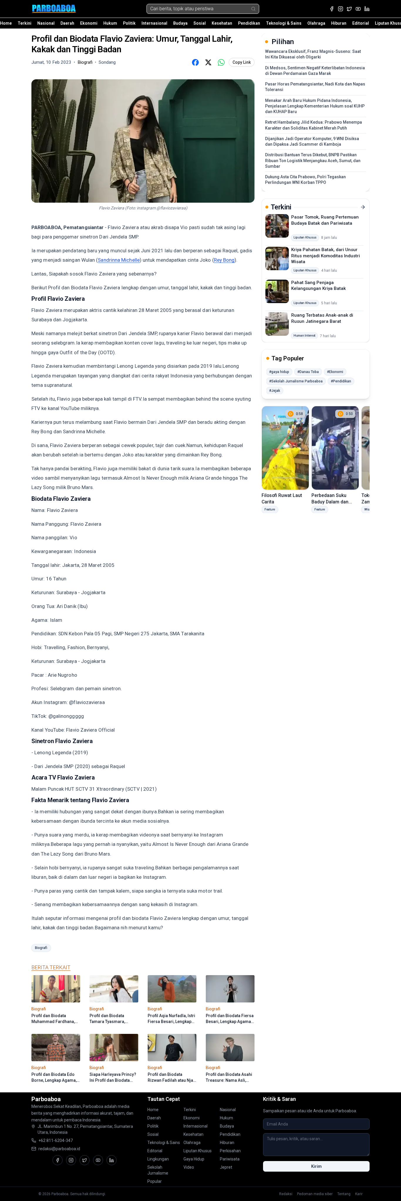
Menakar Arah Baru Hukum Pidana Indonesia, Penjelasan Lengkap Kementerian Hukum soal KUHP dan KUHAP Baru (315, 106)
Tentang (344, 1194)
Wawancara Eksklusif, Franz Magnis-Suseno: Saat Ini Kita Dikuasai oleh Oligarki (313, 54)
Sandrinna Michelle (119, 260)
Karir (359, 1194)
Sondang (107, 62)
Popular (154, 1181)
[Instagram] (340, 8)
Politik (129, 23)
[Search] (253, 8)
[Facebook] (331, 8)
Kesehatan (222, 23)
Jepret (226, 1167)
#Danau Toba (308, 372)
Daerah (67, 23)
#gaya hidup (279, 372)
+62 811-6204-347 (55, 1140)
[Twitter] (349, 8)
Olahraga (316, 23)
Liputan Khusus (197, 1150)
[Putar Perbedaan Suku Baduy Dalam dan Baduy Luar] (335, 448)
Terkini (24, 23)
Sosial (199, 23)
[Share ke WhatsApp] (221, 62)
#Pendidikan (341, 381)
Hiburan (338, 23)
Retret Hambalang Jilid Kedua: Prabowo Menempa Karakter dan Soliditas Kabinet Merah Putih (313, 125)
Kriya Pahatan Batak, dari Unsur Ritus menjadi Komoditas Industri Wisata (325, 255)
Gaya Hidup (193, 1159)
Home (6, 23)
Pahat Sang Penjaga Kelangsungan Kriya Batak (318, 285)
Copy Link (241, 62)
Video (188, 1167)
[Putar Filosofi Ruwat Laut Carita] (285, 448)
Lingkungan (158, 1159)
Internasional (154, 23)
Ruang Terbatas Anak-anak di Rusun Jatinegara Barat (322, 318)
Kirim (316, 1166)
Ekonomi (88, 23)
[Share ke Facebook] (195, 62)
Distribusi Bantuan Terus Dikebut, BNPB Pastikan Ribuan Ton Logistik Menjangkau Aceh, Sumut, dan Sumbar (312, 160)
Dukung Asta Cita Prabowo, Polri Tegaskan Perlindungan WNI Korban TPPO (305, 179)
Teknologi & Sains (283, 23)
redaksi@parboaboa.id (59, 1148)
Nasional (46, 23)
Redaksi (285, 1194)
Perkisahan (230, 1150)
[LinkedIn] (367, 8)
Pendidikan (249, 23)
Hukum (110, 23)
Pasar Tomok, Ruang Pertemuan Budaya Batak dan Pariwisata (325, 220)
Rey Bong (224, 260)
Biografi (41, 948)
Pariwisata (230, 1159)
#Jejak (274, 391)
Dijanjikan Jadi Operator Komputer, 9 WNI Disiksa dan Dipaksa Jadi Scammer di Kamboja (312, 141)
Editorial (360, 23)
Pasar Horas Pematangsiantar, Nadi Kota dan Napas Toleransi (315, 87)
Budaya (180, 23)
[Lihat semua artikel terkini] (363, 207)
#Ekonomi (335, 372)
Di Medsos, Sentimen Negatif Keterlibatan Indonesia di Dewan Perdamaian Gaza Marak (315, 70)
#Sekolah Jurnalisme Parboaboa (296, 381)
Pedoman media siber (315, 1194)
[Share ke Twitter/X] (208, 62)
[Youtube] (358, 8)
